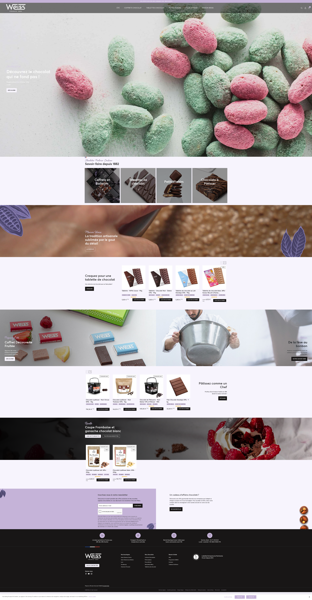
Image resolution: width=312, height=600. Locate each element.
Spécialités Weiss (149, 564)
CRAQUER (89, 288)
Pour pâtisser (191, 8)
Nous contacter (92, 565)
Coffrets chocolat (133, 8)
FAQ (170, 557)
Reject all (239, 596)
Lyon (122, 562)
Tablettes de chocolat (150, 566)
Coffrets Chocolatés (150, 557)
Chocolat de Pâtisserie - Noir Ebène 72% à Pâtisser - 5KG (150, 401)
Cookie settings (228, 596)
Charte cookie (92, 596)
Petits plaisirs (175, 8)
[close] (309, 597)
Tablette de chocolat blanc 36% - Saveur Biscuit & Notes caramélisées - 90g (214, 292)
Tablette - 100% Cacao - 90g (132, 291)
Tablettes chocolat (155, 8)
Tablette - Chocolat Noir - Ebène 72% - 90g (160, 292)
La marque (90, 249)
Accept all (251, 596)
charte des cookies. (113, 526)
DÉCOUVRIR (11, 90)
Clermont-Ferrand (125, 566)
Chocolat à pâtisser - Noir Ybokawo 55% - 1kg (122, 401)
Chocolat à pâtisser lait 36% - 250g (96, 471)
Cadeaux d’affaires (173, 564)
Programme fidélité (173, 559)
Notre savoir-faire (299, 359)
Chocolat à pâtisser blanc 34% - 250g (124, 471)
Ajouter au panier (139, 299)
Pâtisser (223, 398)
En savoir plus (176, 509)
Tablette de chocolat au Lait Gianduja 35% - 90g (186, 292)
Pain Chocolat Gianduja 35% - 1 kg (178, 401)
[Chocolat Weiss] (16, 8)
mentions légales (123, 525)
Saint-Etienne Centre (126, 557)
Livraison (171, 562)
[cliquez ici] (134, 521)
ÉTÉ (118, 8)
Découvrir (10, 359)
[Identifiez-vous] (305, 8)
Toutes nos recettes (111, 436)
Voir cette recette (93, 436)
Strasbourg (124, 564)
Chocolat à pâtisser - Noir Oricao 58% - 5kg (97, 401)
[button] (301, 8)
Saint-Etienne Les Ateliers (127, 559)
